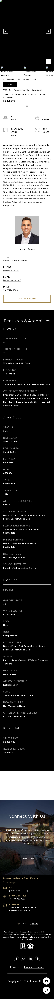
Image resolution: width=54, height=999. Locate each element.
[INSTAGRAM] (23, 958)
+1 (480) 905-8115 (17, 899)
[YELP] (37, 958)
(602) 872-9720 (11, 270)
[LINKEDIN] (30, 958)
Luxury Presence (34, 967)
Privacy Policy (38, 981)
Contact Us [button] (27, 858)
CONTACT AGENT (27, 299)
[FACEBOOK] (16, 958)
